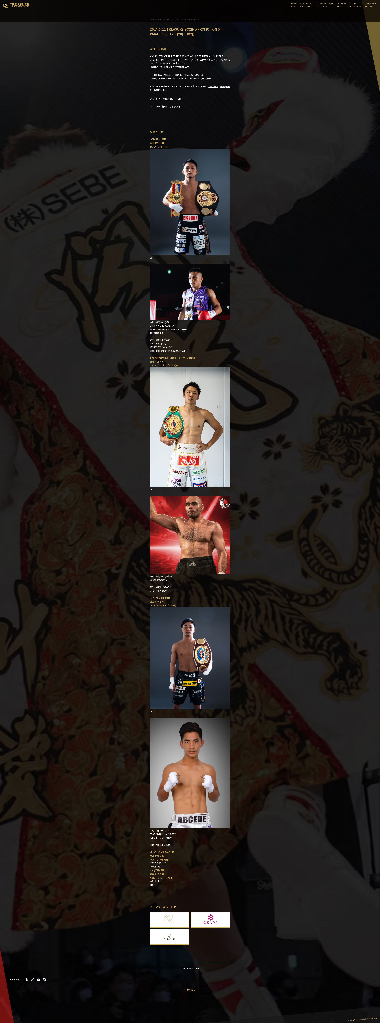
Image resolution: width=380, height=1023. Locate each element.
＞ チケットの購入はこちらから (167, 99)
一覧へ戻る (190, 989)
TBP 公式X (213, 86)
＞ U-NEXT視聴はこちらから (165, 106)
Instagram (225, 86)
